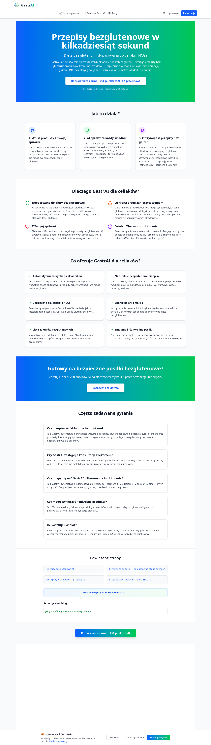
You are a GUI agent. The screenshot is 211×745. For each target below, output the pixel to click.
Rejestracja (189, 13)
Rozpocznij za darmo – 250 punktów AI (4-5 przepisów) (105, 81)
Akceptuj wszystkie (159, 737)
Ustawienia (114, 737)
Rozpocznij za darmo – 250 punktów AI (105, 633)
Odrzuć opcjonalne (134, 737)
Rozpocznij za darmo (105, 388)
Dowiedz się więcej (58, 741)
